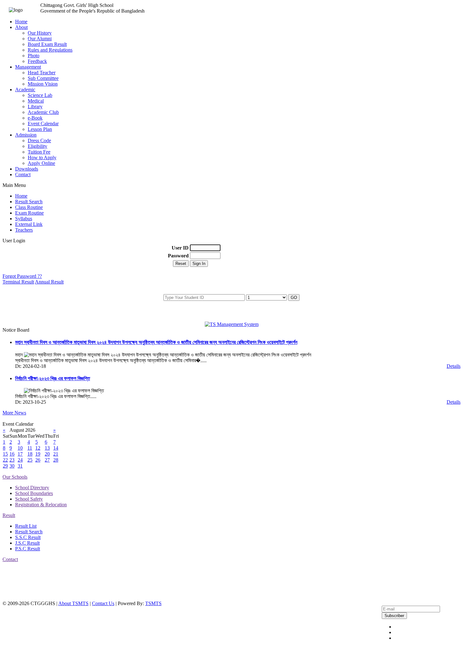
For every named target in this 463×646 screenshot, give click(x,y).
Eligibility (37, 146)
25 (29, 460)
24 (20, 460)
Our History (40, 33)
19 (37, 454)
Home (21, 21)
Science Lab (40, 95)
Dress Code (39, 140)
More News (14, 412)
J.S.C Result (27, 543)
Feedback (37, 61)
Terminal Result (18, 281)
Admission (26, 135)
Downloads (26, 168)
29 (5, 466)
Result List (26, 526)
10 (20, 448)
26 (37, 460)
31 (20, 466)
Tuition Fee (39, 151)
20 (47, 454)
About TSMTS (73, 603)
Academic (25, 89)
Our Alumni (40, 38)
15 (5, 454)
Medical (36, 101)
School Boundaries (34, 493)
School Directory (32, 487)
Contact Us (103, 603)
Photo (33, 55)
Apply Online (41, 163)
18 (29, 454)
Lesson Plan (40, 129)
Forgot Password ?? (22, 276)
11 (29, 448)
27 (47, 460)
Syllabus (23, 218)
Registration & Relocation (41, 504)
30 (11, 466)
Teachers (24, 230)
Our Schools (15, 477)
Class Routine (29, 207)
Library (35, 106)
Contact (23, 174)
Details (453, 366)
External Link (29, 224)
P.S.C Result (27, 548)
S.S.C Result (28, 537)
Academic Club (43, 112)
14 (55, 448)
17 (20, 454)
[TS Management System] (232, 324)
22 (5, 460)
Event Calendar (43, 123)
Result (9, 515)
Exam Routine (29, 213)
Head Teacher (41, 72)
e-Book (35, 118)
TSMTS (153, 603)
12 (37, 448)
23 (11, 460)
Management (28, 67)
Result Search (29, 201)
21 (55, 454)
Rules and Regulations (50, 50)
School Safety (29, 499)
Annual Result (49, 281)
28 (55, 460)
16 (11, 454)
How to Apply (42, 157)
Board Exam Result (47, 44)
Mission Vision (43, 84)
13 (47, 448)
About (21, 27)
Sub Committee (43, 78)
